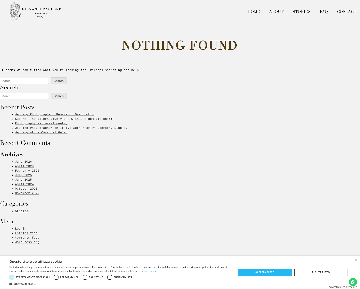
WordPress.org (27, 242)
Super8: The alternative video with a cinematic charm (63, 119)
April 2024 (24, 184)
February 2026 (27, 171)
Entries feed (26, 233)
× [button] (355, 259)
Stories (301, 11)
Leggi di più (149, 270)
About (276, 11)
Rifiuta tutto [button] (321, 272)
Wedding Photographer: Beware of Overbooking (55, 114)
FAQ (324, 11)
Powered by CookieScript (343, 287)
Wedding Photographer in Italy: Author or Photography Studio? (71, 128)
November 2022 (27, 193)
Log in (20, 228)
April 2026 (24, 166)
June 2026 (23, 162)
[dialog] (180, 272)
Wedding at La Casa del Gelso (41, 132)
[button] (119, 284)
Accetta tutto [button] (264, 272)
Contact (346, 11)
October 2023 (26, 189)
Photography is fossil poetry (41, 123)
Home (254, 11)
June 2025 (23, 180)
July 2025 (23, 175)
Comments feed (27, 237)
